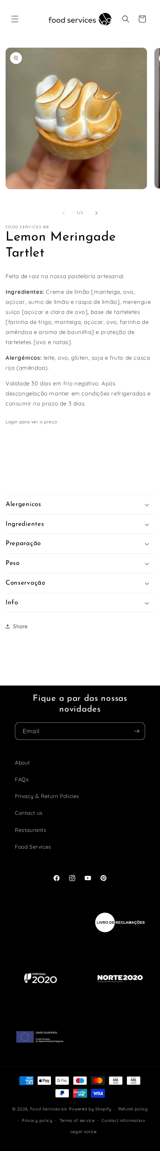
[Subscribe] (136, 731)
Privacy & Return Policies (47, 796)
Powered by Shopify (90, 1109)
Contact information (123, 1120)
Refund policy (133, 1109)
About (22, 762)
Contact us (29, 813)
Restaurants (31, 830)
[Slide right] (96, 213)
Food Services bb (48, 1109)
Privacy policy (37, 1120)
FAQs (22, 779)
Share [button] (20, 626)
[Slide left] (63, 213)
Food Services (33, 846)
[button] (15, 19)
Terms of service (77, 1120)
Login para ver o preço (31, 422)
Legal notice (83, 1131)
